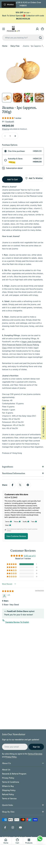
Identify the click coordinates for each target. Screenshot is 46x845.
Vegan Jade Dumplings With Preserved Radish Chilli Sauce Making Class (21, 344)
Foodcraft (9, 121)
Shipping (5, 129)
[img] (8, 591)
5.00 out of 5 (30, 556)
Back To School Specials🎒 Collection (18, 15)
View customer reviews (16, 536)
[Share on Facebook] (12, 485)
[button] (8, 118)
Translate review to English (17, 622)
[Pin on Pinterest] (28, 485)
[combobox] (23, 38)
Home (4, 46)
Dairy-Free (14, 46)
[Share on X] (20, 485)
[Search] (40, 37)
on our (23, 12)
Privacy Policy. (11, 757)
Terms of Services (35, 754)
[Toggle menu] (3, 28)
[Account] (37, 28)
